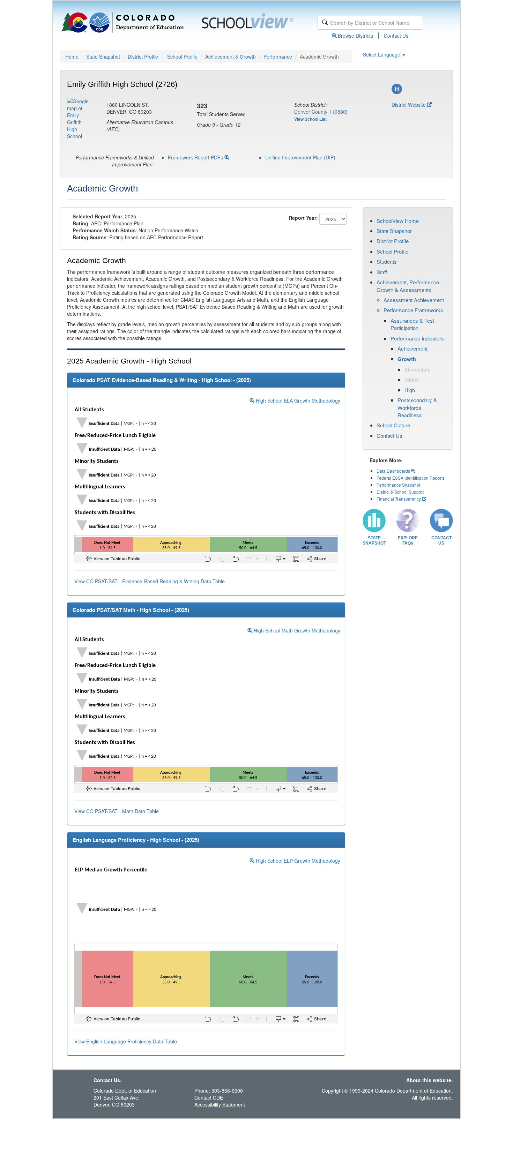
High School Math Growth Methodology (296, 630)
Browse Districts (355, 35)
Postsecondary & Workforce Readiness (417, 407)
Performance (277, 56)
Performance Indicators (417, 338)
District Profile (143, 56)
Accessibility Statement (219, 1104)
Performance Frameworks (413, 310)
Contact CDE (208, 1097)
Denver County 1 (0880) (321, 111)
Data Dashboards (394, 471)
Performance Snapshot (398, 485)
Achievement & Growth (230, 56)
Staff (382, 272)
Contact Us (396, 35)
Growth (406, 359)
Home (72, 56)
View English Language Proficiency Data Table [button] (125, 1041)
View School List (310, 119)
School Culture (393, 425)
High (409, 390)
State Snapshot (103, 56)
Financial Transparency (399, 499)
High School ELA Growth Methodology (297, 400)
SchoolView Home (398, 220)
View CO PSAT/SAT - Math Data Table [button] (116, 811)
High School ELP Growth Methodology (297, 860)
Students (387, 261)
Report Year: (303, 217)
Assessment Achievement (414, 300)
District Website (409, 104)
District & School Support (400, 492)
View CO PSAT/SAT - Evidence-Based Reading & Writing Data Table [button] (149, 581)
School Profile (182, 56)
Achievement (412, 348)
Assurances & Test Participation (412, 324)
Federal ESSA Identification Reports (411, 478)
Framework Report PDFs (196, 157)
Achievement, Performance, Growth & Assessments (408, 285)
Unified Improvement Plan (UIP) (300, 157)
